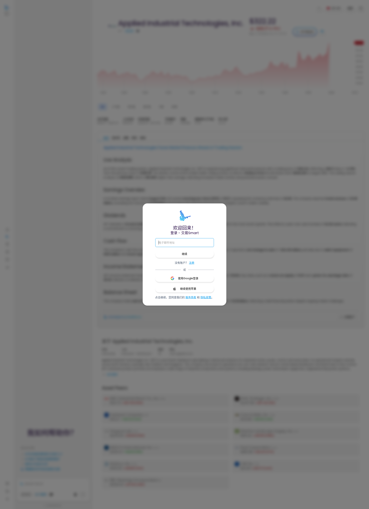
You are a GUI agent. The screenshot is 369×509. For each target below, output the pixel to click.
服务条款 (190, 297)
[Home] (184, 216)
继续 (184, 254)
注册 (191, 263)
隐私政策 (205, 297)
